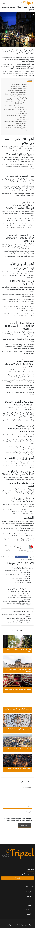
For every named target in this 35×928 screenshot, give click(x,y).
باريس (29, 896)
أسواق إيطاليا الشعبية (23, 119)
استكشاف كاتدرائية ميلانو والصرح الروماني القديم (18, 709)
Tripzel (31, 550)
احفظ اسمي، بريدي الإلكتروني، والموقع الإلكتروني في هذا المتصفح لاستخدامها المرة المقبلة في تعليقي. (17, 819)
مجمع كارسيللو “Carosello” (18, 86)
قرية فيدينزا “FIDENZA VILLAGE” (16, 100)
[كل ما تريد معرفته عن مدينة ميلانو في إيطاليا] (17, 743)
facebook (20, 557)
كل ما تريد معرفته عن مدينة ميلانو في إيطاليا (19, 748)
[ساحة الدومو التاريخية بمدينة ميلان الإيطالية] (17, 762)
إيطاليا (19, 550)
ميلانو (16, 550)
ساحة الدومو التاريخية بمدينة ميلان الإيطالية (19, 768)
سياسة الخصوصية (17, 921)
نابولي (29, 905)
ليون (29, 900)
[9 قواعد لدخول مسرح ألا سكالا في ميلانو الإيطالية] (17, 681)
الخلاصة (27, 131)
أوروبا (22, 550)
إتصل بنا (17, 878)
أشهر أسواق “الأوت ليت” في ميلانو (19, 98)
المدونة (29, 914)
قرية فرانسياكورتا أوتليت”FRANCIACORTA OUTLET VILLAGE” (16, 115)
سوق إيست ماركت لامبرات (18, 88)
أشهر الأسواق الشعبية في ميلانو (20, 84)
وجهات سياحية (26, 550)
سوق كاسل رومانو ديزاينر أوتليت (17, 125)
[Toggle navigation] (3, 2)
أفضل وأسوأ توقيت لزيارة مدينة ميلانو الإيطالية (18, 729)
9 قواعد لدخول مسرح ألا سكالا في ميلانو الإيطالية (18, 689)
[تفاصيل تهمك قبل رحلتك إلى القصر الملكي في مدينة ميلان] (17, 664)
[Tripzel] (27, 3)
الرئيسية (28, 891)
